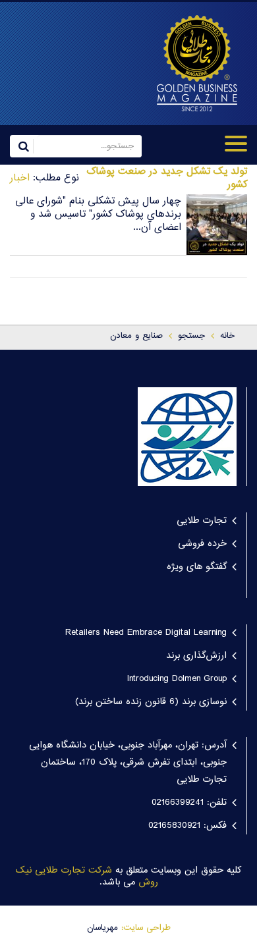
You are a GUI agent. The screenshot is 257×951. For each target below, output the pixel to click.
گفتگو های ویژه (197, 567)
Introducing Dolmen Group (177, 679)
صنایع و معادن (136, 336)
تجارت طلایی (202, 521)
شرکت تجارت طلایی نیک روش (87, 877)
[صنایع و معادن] (187, 63)
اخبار (20, 178)
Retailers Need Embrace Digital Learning (146, 632)
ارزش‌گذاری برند (196, 656)
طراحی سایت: (146, 928)
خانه (227, 336)
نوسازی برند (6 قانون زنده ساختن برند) (151, 702)
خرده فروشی (202, 544)
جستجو (191, 336)
